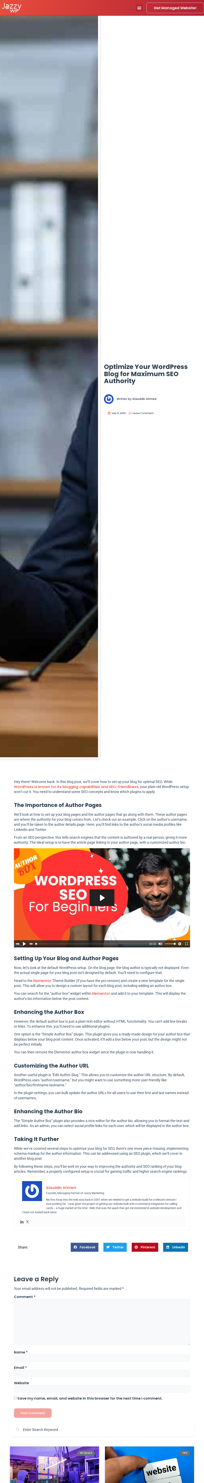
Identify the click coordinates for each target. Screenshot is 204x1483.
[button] (139, 8)
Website (21, 1383)
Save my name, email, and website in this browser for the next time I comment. (89, 1398)
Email (20, 1367)
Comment (24, 1297)
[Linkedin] (22, 1222)
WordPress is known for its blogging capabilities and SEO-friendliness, (76, 786)
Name (21, 1352)
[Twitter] (27, 1222)
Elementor (42, 980)
